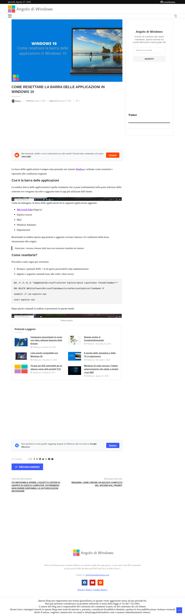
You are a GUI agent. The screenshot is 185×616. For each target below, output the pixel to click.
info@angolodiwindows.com (97, 575)
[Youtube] (92, 582)
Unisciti (112, 155)
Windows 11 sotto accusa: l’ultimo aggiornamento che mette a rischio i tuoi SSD (101, 369)
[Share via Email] (52, 459)
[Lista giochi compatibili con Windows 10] (21, 356)
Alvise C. (18, 101)
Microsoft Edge (25, 209)
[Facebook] (84, 582)
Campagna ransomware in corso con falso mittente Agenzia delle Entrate (46, 340)
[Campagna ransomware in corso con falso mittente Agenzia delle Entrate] (21, 342)
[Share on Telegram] (49, 459)
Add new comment (29, 467)
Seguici (112, 445)
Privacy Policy (85, 589)
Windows (80, 169)
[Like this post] (31, 459)
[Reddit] (100, 582)
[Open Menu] (10, 16)
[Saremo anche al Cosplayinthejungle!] (74, 340)
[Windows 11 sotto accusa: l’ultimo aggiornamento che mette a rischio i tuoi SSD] (74, 370)
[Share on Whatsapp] (46, 459)
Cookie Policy (100, 589)
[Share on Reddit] (43, 459)
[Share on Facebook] (34, 459)
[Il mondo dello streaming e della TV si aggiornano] (74, 356)
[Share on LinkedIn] (40, 459)
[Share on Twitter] (37, 459)
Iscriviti (149, 59)
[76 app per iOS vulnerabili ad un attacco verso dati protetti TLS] (21, 369)
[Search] (175, 16)
